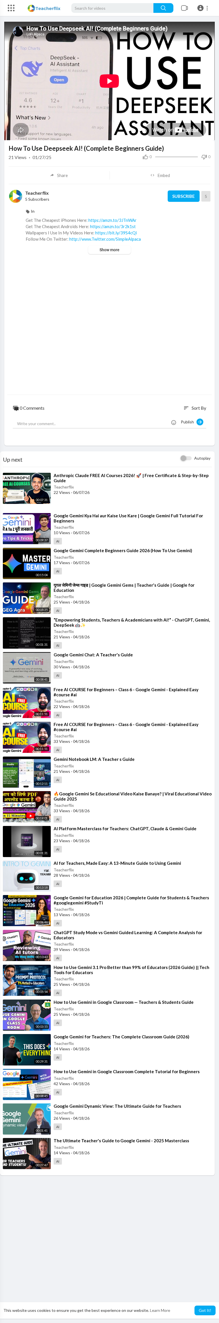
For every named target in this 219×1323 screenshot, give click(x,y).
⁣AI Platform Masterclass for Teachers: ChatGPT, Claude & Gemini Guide (125, 828)
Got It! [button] (205, 1310)
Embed (163, 175)
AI (57, 541)
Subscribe (183, 196)
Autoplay (202, 458)
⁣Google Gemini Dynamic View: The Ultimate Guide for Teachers (117, 1106)
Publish (188, 421)
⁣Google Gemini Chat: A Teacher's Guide (93, 654)
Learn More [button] (160, 1310)
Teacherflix (37, 193)
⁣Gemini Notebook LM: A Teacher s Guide (94, 759)
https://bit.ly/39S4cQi (116, 232)
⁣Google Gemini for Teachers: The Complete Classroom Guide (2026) (121, 1036)
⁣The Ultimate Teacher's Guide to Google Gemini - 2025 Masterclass (121, 1140)
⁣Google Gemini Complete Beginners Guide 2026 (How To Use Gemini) (123, 550)
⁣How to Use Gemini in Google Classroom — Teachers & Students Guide (124, 1002)
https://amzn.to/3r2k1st (113, 226)
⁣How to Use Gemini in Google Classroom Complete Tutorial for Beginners (127, 1071)
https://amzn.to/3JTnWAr (112, 220)
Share (62, 175)
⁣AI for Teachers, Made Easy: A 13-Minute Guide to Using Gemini (117, 863)
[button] (203, 8)
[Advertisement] (109, 325)
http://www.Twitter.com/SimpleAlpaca (105, 239)
